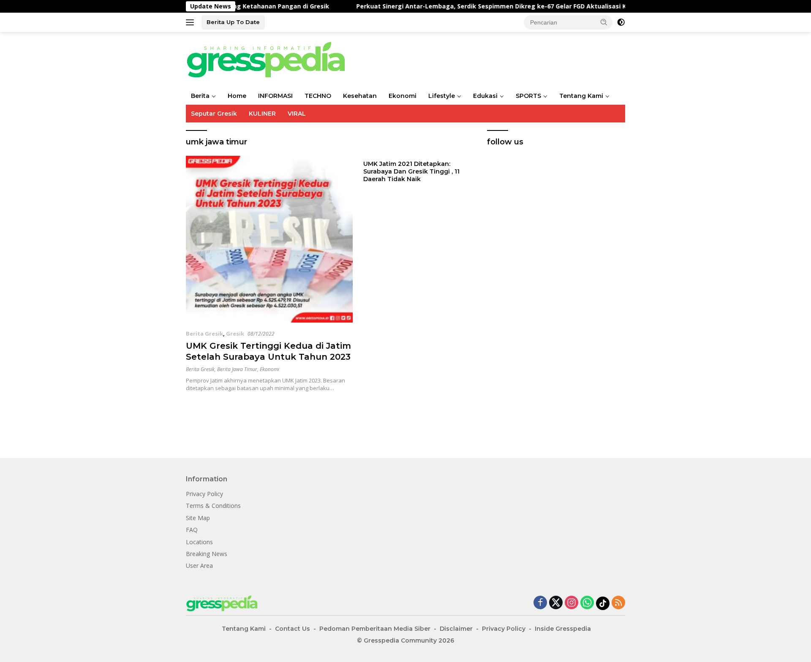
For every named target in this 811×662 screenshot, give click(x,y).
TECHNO (318, 96)
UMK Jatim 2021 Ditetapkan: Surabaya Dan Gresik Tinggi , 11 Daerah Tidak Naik (411, 171)
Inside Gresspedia (563, 628)
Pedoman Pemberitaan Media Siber (374, 628)
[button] (604, 22)
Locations (199, 542)
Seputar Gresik (214, 113)
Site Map (198, 518)
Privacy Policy (204, 494)
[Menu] (191, 22)
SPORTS (528, 96)
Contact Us (292, 628)
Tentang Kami (581, 96)
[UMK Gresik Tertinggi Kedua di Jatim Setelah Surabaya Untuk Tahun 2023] (269, 239)
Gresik (235, 333)
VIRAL (297, 113)
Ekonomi (402, 96)
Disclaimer (456, 628)
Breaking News (206, 554)
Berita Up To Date (233, 22)
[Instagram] (571, 603)
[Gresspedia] (270, 59)
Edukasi (485, 96)
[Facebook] (540, 603)
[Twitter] (556, 603)
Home (237, 96)
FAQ (192, 530)
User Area (199, 566)
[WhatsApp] (587, 603)
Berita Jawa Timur (237, 369)
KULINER (262, 113)
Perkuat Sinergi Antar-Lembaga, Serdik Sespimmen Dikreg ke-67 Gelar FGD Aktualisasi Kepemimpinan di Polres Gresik (455, 6)
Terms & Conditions (213, 506)
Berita (200, 96)
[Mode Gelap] (621, 22)
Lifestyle (441, 96)
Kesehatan (360, 96)
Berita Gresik (204, 333)
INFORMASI (275, 96)
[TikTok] (603, 603)
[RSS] (618, 603)
